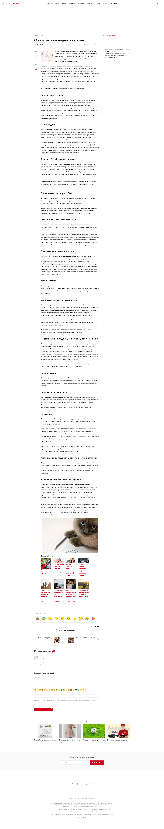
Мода (57, 3)
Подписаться (97, 762)
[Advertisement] (82, 20)
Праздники (113, 3)
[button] (35, 639)
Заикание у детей (119, 47)
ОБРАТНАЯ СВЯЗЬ (80, 790)
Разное (105, 3)
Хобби (98, 3)
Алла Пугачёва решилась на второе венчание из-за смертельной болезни (115, 55)
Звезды (64, 3)
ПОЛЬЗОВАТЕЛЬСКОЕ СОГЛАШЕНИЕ (99, 790)
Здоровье (81, 3)
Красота (50, 3)
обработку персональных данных (82, 701)
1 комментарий (93, 626)
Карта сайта (82, 817)
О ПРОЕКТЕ (57, 790)
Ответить (42, 665)
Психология (90, 3)
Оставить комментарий (67, 630)
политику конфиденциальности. (43, 703)
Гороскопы (72, 3)
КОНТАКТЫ (67, 790)
